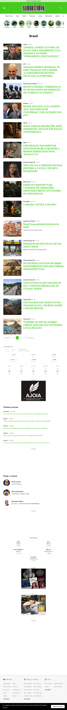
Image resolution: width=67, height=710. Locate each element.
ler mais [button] (5, 707)
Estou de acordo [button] (57, 706)
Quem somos (9, 16)
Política (24, 16)
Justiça (40, 16)
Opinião (57, 16)
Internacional (48, 16)
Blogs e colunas (10, 476)
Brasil (17, 16)
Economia (32, 16)
